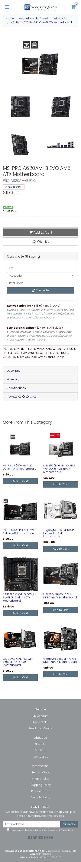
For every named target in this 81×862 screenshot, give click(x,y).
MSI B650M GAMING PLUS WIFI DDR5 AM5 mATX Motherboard (59, 469)
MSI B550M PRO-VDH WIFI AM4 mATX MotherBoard (19, 531)
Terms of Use (40, 772)
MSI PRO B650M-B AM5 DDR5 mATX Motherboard (20, 467)
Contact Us (40, 756)
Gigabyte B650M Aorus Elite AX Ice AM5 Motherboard (58, 533)
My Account (40, 716)
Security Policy (40, 797)
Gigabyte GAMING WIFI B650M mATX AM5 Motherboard (18, 662)
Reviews (12, 397)
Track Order (40, 722)
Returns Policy (40, 791)
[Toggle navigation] (7, 7)
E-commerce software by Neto (61, 850)
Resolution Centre (40, 728)
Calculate (42, 290)
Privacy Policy (40, 779)
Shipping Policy (41, 785)
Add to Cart (42, 232)
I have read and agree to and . (41, 829)
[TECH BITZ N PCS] (40, 7)
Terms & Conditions (45, 829)
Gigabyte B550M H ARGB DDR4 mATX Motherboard (60, 660)
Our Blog (40, 750)
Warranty (13, 379)
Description (14, 371)
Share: (9, 187)
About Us (40, 744)
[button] (40, 241)
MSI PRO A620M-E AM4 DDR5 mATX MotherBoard (60, 595)
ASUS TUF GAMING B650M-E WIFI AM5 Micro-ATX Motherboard (20, 597)
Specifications (16, 388)
